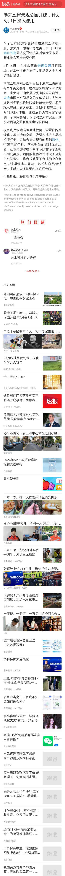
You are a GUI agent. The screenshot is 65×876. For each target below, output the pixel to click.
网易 (5, 4)
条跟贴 (32, 271)
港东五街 (9, 53)
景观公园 (44, 66)
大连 (6, 98)
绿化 (55, 139)
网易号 (16, 4)
